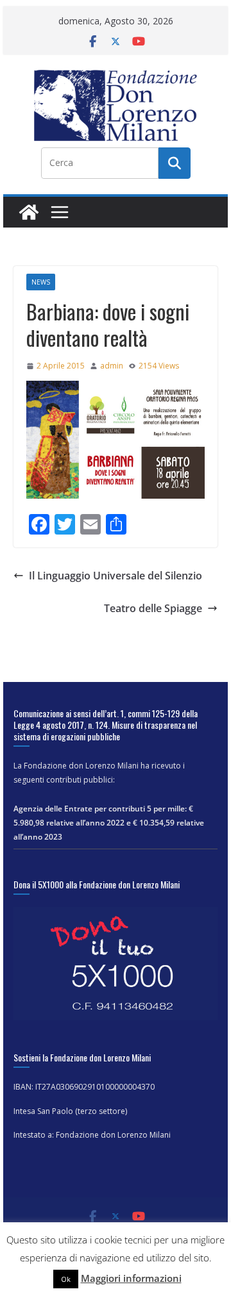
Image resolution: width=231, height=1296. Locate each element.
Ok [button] (66, 1279)
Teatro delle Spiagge (153, 608)
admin (111, 365)
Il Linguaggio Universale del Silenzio (115, 576)
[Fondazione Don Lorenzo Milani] (28, 212)
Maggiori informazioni (131, 1278)
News (40, 282)
